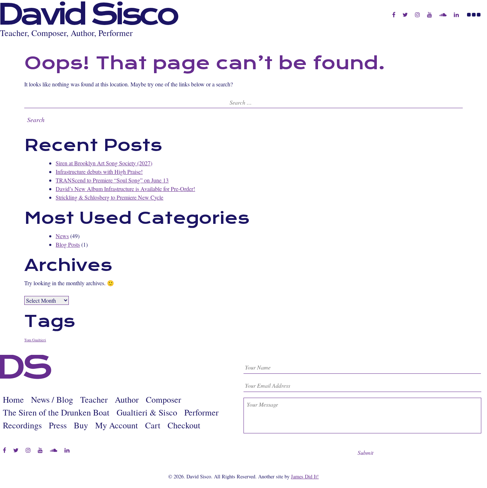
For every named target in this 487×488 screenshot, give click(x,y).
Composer (163, 399)
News (62, 236)
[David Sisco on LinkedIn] (456, 14)
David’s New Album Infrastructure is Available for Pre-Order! (125, 188)
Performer (201, 412)
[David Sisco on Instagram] (417, 14)
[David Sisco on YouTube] (429, 14)
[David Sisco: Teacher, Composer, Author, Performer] (26, 377)
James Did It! (305, 476)
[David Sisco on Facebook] (393, 14)
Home (13, 399)
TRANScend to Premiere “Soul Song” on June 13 (112, 180)
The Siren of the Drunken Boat (56, 412)
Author (127, 399)
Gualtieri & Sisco (147, 412)
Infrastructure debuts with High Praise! (99, 171)
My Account (116, 425)
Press (58, 425)
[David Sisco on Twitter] (405, 14)
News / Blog (52, 399)
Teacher (94, 399)
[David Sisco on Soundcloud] (443, 14)
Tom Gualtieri (35, 339)
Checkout (184, 425)
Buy (81, 425)
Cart (152, 425)
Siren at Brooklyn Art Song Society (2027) (104, 163)
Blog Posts (68, 244)
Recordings (22, 425)
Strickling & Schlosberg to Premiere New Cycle (109, 197)
